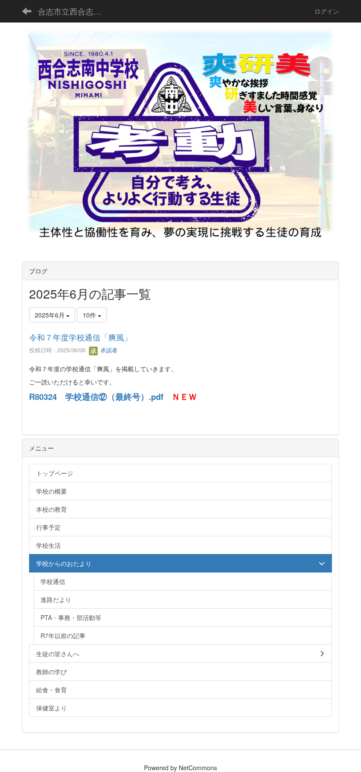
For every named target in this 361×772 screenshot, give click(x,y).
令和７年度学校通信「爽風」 (80, 337)
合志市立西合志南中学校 (75, 11)
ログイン (326, 11)
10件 (90, 314)
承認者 (108, 350)
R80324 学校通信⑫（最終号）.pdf (96, 397)
